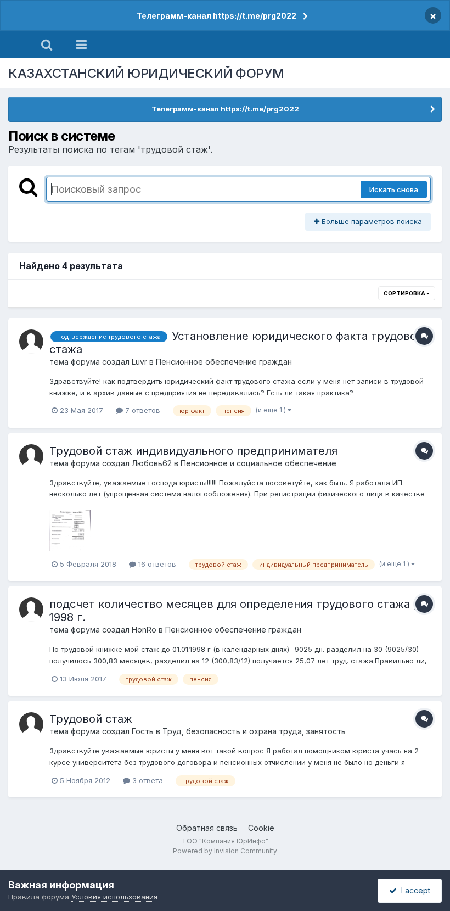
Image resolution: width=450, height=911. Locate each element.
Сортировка (405, 293)
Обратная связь (207, 827)
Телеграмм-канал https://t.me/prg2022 (216, 15)
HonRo (144, 629)
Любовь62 (152, 463)
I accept (413, 890)
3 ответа (146, 780)
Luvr (139, 361)
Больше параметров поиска (370, 221)
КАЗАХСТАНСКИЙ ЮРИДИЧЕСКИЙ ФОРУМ (146, 73)
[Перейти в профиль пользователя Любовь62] (31, 456)
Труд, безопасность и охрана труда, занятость (254, 731)
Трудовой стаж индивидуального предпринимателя (193, 450)
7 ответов (141, 410)
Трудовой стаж (90, 718)
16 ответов (156, 564)
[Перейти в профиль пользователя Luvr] (31, 341)
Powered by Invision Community (225, 851)
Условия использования (114, 896)
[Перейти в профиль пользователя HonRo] (31, 609)
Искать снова (393, 189)
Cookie (261, 827)
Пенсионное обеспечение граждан (224, 361)
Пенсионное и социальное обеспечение (258, 463)
